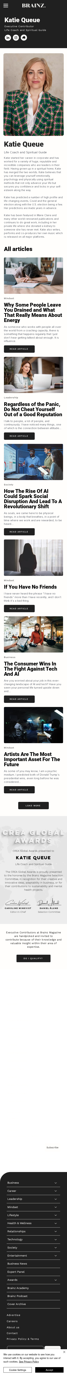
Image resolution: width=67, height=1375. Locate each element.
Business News (17, 1060)
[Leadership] (56, 996)
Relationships (16, 1028)
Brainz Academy (18, 1085)
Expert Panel (16, 1068)
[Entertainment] (56, 1053)
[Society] (56, 1045)
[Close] (62, 1354)
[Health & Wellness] (56, 1020)
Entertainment (17, 1052)
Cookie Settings (17, 1370)
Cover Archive (16, 1101)
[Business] (56, 980)
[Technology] (56, 1037)
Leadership (14, 996)
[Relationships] (56, 1028)
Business (13, 979)
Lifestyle (13, 1012)
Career (11, 988)
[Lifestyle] (56, 1012)
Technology (15, 1036)
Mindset (12, 1004)
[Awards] (56, 1077)
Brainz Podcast (17, 1093)
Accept (49, 1370)
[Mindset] (56, 1004)
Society (12, 1044)
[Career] (56, 988)
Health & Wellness (19, 1020)
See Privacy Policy (29, 1361)
